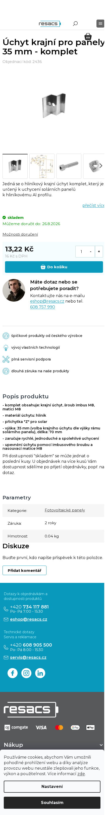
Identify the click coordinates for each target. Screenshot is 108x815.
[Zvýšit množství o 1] (99, 251)
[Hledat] (75, 24)
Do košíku (57, 266)
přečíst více (93, 205)
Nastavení (52, 786)
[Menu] (100, 24)
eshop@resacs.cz (47, 301)
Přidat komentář (24, 570)
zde (81, 773)
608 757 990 (42, 307)
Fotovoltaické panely (65, 510)
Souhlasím (52, 802)
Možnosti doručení (20, 234)
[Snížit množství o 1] (91, 251)
